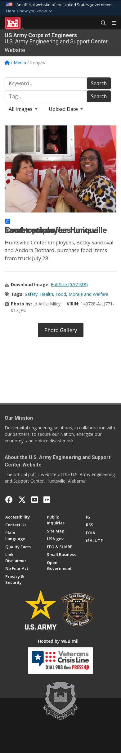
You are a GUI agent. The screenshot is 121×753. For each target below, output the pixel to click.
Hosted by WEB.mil (58, 641)
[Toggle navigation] (111, 23)
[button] (29, 11)
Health (46, 294)
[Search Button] (101, 23)
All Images (21, 109)
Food (61, 294)
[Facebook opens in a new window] (9, 499)
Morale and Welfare (88, 294)
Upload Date (64, 109)
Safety (31, 294)
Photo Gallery (60, 330)
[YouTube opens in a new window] (34, 499)
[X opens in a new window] (22, 499)
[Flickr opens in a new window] (46, 499)
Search (99, 83)
